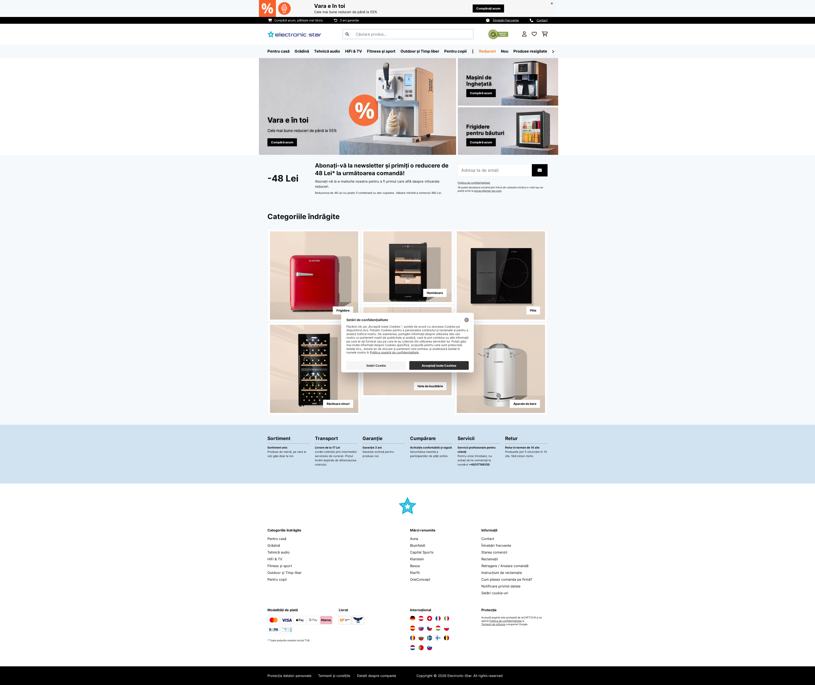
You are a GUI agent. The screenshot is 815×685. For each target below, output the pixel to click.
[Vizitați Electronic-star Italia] (446, 618)
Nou (504, 51)
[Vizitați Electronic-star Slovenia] (429, 647)
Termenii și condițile (334, 676)
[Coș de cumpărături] (545, 34)
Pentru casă (276, 539)
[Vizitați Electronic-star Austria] (421, 618)
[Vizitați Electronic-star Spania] (412, 628)
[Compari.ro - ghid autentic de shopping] (498, 34)
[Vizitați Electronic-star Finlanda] (438, 637)
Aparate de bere (524, 403)
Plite (533, 310)
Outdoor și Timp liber (284, 572)
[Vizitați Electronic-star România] (412, 637)
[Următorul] (553, 51)
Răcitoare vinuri (338, 403)
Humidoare (435, 293)
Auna (414, 539)
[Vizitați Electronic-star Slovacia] (421, 628)
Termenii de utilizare (493, 624)
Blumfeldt (417, 545)
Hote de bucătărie (430, 386)
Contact (542, 20)
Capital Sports (421, 552)
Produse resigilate (530, 51)
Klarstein (417, 559)
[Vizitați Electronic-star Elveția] (429, 618)
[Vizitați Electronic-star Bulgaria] (421, 637)
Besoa (415, 566)
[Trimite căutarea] (347, 34)
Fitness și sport (279, 566)
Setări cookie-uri (494, 593)
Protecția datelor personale (289, 676)
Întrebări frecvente (506, 20)
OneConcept (420, 579)
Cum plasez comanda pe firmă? (506, 579)
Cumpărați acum (488, 8)
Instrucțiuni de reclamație (501, 572)
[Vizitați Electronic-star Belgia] (446, 637)
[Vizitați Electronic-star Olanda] (412, 647)
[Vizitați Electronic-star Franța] (438, 618)
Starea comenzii (494, 552)
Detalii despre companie (376, 676)
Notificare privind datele (500, 586)
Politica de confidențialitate (474, 182)
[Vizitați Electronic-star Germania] (412, 618)
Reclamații (489, 559)
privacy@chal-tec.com (487, 190)
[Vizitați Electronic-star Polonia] (446, 628)
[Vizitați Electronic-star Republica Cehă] (429, 628)
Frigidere (343, 310)
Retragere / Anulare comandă (504, 566)
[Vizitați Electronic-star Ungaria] (438, 628)
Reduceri (487, 51)
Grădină (273, 545)
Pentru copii (277, 579)
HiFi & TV (274, 559)
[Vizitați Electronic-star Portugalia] (421, 647)
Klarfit (415, 572)
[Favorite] (534, 34)
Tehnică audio (278, 552)
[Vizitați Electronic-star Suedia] (429, 637)
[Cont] (524, 34)
